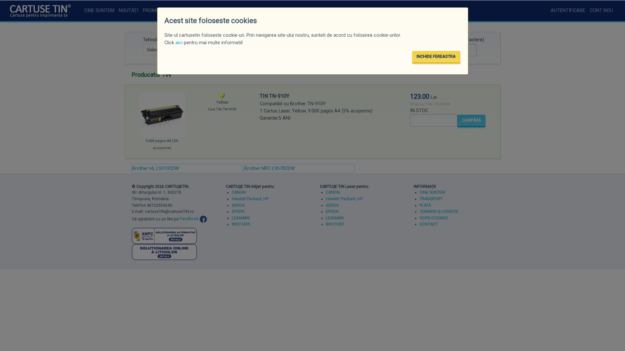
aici (179, 43)
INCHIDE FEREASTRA (436, 56)
